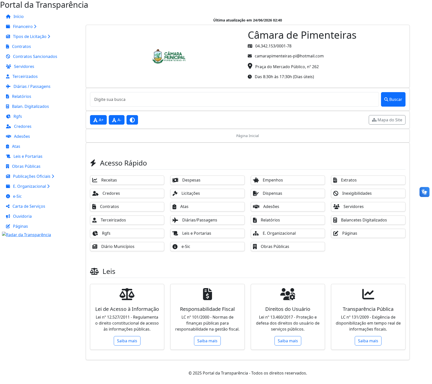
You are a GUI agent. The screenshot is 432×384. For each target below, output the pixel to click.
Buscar (395, 99)
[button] (31, 26)
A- (118, 120)
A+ (101, 120)
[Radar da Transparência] (26, 234)
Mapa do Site (389, 120)
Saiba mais (127, 341)
